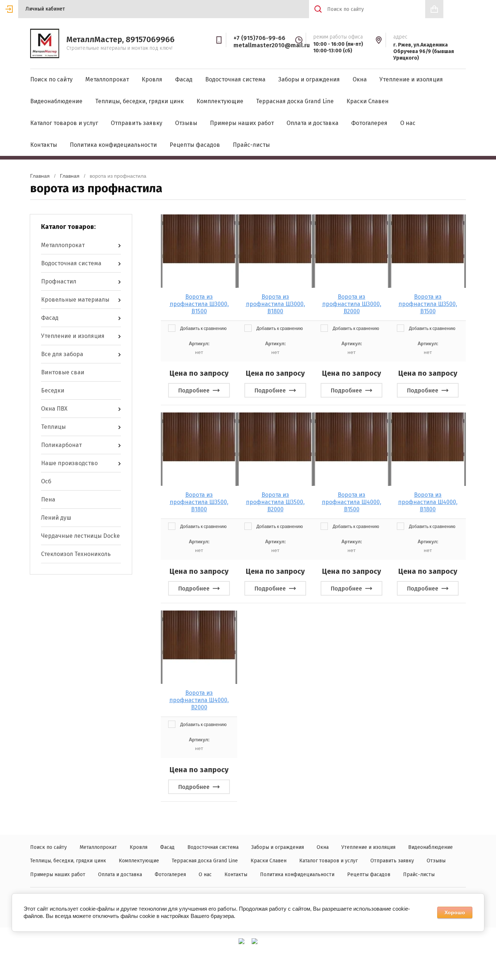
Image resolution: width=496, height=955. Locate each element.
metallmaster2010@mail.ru (271, 45)
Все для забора (62, 354)
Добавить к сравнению (203, 328)
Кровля (152, 79)
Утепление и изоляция (411, 79)
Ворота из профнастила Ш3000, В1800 (275, 304)
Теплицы (53, 426)
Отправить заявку (136, 123)
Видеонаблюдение (56, 101)
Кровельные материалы (75, 299)
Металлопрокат (107, 79)
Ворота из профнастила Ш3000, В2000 (351, 304)
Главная (40, 176)
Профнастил (58, 281)
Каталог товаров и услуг (64, 123)
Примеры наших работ (242, 123)
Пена (48, 499)
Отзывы (186, 123)
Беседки (52, 390)
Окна (360, 79)
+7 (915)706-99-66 (259, 38)
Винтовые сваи (62, 372)
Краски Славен (367, 101)
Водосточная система (235, 79)
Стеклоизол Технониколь (76, 554)
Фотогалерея (369, 123)
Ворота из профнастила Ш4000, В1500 (351, 502)
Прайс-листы (251, 144)
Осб (46, 481)
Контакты (43, 144)
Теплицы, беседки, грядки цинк (139, 101)
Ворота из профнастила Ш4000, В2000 (199, 700)
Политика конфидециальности (113, 144)
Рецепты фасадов (195, 144)
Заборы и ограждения (309, 79)
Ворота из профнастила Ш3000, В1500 (199, 304)
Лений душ (56, 517)
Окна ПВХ (54, 408)
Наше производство (69, 463)
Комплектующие (219, 101)
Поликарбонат (61, 445)
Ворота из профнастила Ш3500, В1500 (427, 304)
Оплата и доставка (312, 123)
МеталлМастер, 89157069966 (120, 39)
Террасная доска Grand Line (295, 101)
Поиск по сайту (51, 79)
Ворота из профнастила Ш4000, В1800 (428, 502)
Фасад (183, 79)
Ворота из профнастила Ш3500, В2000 (275, 502)
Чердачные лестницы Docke (80, 535)
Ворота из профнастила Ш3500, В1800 (199, 502)
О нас (407, 123)
